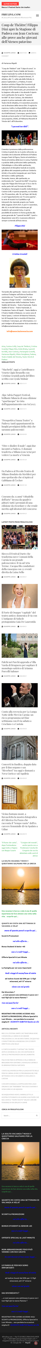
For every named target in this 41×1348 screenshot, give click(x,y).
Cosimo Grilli (11, 346)
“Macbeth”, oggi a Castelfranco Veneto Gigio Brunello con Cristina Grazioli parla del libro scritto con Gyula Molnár (18, 374)
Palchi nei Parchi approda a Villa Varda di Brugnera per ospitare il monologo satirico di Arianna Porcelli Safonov (19, 666)
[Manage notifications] (36, 1343)
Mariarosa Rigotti (8, 354)
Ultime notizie (10, 4)
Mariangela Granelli (27, 351)
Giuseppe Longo (9, 53)
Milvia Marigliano (22, 354)
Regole (27, 1343)
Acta (3, 346)
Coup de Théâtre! (23, 346)
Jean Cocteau (13, 351)
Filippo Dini (12, 349)
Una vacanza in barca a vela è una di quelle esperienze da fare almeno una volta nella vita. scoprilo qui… (20, 1189)
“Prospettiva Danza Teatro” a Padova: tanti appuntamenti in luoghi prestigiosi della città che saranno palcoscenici (19, 425)
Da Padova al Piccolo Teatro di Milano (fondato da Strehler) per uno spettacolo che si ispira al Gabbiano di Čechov (19, 475)
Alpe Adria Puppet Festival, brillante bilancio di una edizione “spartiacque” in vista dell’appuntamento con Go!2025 (19, 399)
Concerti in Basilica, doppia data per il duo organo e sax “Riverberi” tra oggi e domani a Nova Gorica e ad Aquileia (19, 769)
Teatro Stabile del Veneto (11, 357)
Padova (33, 354)
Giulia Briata (22, 349)
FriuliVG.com (11, 14)
